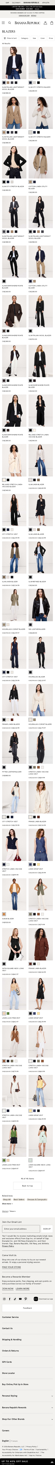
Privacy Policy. (8, 1246)
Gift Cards (7, 1362)
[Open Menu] (3, 23)
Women (5, 1211)
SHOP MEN (29, 8)
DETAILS (33, 15)
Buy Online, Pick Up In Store (15, 1384)
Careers (5, 1431)
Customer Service (10, 1317)
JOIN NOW (8, 1288)
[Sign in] (45, 23)
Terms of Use (29, 1449)
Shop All (7, 1199)
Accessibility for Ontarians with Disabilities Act (20, 1452)
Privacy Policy (31, 1447)
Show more (6, 1204)
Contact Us (7, 1328)
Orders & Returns (10, 1351)
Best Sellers (19, 1199)
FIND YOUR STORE (11, 1267)
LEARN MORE (23, 1288)
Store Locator (8, 1373)
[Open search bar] (9, 23)
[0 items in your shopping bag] (52, 23)
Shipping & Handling (11, 1340)
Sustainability (41, 1449)
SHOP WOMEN (20, 8)
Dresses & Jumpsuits (37, 1199)
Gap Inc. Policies (35, 1455)
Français (14, 1441)
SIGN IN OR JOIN (24, 15)
